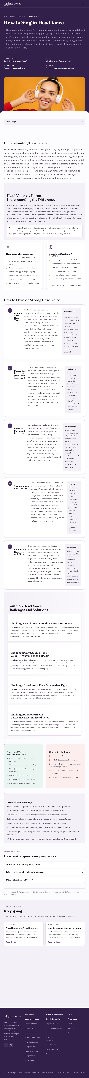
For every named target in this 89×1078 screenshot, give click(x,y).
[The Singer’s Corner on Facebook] (6, 1045)
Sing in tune (30, 1047)
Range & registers (18, 16)
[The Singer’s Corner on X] (11, 1045)
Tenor (70, 1024)
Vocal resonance (52, 1054)
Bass (70, 1033)
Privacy (83, 1072)
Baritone (71, 1028)
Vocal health (30, 1060)
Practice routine (31, 1042)
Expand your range (54, 1024)
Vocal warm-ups (31, 1033)
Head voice (50, 1033)
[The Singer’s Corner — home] (12, 4)
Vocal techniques (32, 1019)
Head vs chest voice (54, 1028)
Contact (75, 1072)
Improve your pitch (32, 1051)
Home (6, 16)
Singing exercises (32, 1037)
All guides (61, 1072)
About (68, 1072)
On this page (44, 122)
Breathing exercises (33, 1028)
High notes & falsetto (51, 1038)
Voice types (72, 1019)
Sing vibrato (30, 1056)
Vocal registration (53, 1049)
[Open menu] (83, 4)
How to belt (51, 1045)
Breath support (31, 1024)
